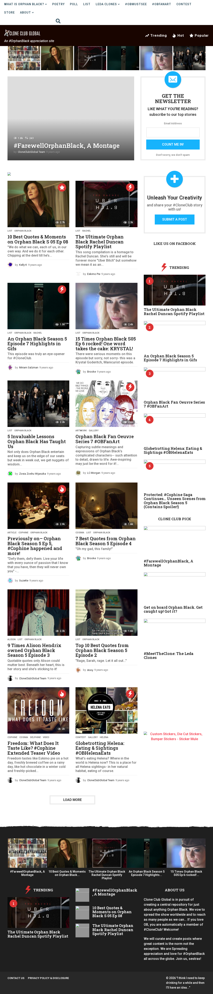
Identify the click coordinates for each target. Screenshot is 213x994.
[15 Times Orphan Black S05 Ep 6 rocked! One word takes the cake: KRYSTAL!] (106, 306)
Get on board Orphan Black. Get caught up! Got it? (173, 609)
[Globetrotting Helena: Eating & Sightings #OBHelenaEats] (106, 710)
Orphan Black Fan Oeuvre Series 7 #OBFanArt (105, 438)
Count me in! (173, 144)
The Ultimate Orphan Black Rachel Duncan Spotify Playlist (100, 241)
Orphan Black (22, 231)
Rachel (86, 231)
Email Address (173, 123)
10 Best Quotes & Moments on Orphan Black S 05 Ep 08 (37, 239)
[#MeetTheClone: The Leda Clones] (175, 634)
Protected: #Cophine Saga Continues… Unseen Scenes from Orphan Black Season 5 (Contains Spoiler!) (175, 500)
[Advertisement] (175, 704)
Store (9, 12)
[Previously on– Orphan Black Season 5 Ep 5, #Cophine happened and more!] (38, 506)
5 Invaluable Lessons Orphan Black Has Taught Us (36, 441)
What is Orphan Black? (24, 4)
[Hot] (62, 489)
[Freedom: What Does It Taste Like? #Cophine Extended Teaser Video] (38, 710)
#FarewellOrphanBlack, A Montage (67, 145)
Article (11, 532)
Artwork (81, 430)
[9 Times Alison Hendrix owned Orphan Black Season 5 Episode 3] (38, 612)
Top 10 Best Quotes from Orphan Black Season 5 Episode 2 (102, 650)
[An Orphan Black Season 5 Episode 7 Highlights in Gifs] (38, 306)
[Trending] (130, 187)
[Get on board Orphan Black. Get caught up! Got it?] (175, 587)
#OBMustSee (136, 4)
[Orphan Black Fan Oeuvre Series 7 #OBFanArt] (106, 403)
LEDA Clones (106, 4)
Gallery (94, 430)
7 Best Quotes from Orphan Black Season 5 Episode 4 (106, 540)
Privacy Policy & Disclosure (48, 978)
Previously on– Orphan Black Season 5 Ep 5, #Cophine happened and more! (34, 545)
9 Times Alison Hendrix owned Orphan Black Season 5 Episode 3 (34, 650)
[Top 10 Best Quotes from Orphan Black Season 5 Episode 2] (106, 612)
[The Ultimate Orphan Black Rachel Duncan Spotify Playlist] (106, 204)
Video (46, 737)
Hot (180, 35)
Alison (11, 639)
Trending (158, 35)
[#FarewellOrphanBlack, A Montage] (175, 541)
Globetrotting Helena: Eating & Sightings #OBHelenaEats (100, 748)
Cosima (80, 532)
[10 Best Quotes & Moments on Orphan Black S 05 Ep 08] (38, 204)
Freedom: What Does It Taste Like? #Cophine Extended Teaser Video (33, 748)
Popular (202, 35)
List (86, 4)
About (25, 12)
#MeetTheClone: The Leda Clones (168, 655)
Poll (74, 4)
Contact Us (15, 978)
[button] (58, 21)
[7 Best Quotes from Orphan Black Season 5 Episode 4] (106, 506)
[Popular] (62, 187)
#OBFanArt (161, 4)
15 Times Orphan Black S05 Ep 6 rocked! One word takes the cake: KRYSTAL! (106, 344)
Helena (104, 737)
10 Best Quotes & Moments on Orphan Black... (67, 873)
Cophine (23, 532)
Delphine (35, 737)
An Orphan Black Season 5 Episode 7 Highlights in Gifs (37, 344)
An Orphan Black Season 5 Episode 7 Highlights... (147, 873)
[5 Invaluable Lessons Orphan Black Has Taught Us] (38, 403)
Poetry (58, 4)
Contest (184, 4)
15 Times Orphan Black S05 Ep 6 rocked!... (186, 873)
